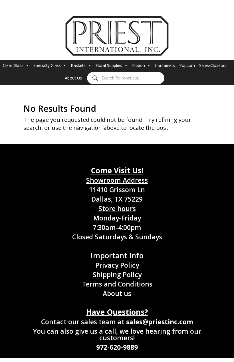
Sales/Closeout (213, 65)
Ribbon (138, 65)
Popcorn (187, 65)
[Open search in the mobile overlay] (125, 78)
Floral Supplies (109, 65)
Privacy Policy (117, 265)
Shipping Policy (117, 274)
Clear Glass (13, 65)
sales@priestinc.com (159, 321)
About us (117, 293)
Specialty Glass (47, 65)
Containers (165, 65)
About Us (73, 78)
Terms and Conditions (117, 284)
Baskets (78, 65)
